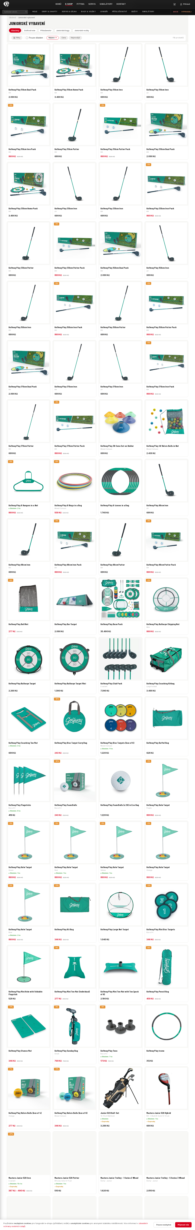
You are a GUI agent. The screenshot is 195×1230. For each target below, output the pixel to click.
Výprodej (186, 12)
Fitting (81, 4)
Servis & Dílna (69, 12)
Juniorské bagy (62, 30)
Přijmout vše (183, 1225)
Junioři (104, 12)
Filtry (18, 38)
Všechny (15, 30)
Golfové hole (29, 30)
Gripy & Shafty (49, 12)
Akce (175, 12)
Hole (34, 12)
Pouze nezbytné (163, 1225)
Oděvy (134, 12)
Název (52, 38)
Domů (58, 4)
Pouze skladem (36, 38)
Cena (64, 38)
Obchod (12, 17)
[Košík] (174, 4)
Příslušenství (119, 12)
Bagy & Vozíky (88, 12)
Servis (92, 4)
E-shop (69, 4)
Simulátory (106, 4)
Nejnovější (75, 38)
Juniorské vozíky (82, 30)
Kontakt (121, 4)
